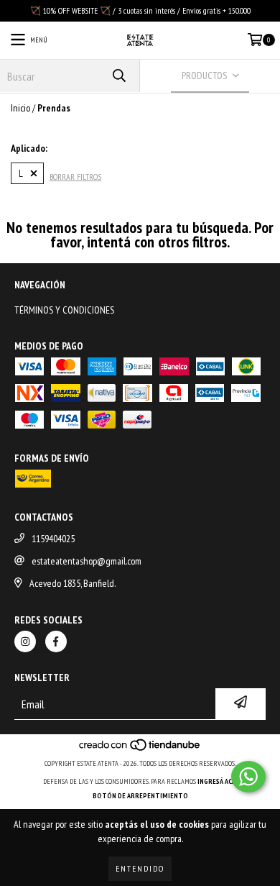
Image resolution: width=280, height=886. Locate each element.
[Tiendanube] (140, 749)
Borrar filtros (75, 176)
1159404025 (53, 538)
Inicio (20, 107)
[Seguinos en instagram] (25, 641)
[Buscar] (118, 76)
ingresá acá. (217, 781)
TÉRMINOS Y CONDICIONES (64, 309)
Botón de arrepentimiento (140, 795)
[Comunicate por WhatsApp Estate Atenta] (248, 777)
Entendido (140, 868)
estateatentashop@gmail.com (86, 560)
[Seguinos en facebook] (56, 641)
